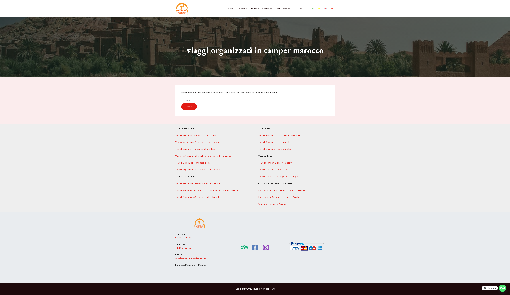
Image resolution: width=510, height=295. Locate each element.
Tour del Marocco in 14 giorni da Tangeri (278, 176)
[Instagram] (265, 247)
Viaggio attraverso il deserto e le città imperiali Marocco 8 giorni (207, 190)
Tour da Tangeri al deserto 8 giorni (275, 163)
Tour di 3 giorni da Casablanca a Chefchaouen (198, 183)
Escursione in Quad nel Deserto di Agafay (279, 197)
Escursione (281, 9)
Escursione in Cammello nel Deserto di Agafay (281, 190)
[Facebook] (255, 247)
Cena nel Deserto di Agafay (272, 204)
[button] (270, 9)
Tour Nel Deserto (260, 9)
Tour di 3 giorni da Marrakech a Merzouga (196, 135)
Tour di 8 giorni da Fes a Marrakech (275, 149)
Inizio (230, 9)
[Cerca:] (255, 100)
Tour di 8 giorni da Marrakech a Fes (192, 163)
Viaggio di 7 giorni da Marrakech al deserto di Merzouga (203, 156)
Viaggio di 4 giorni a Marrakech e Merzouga (197, 142)
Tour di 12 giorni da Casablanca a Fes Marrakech (199, 197)
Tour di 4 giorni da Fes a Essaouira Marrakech (280, 135)
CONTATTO (300, 9)
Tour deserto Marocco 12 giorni (273, 169)
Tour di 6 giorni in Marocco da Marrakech (195, 149)
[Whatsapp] (502, 288)
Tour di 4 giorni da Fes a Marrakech (275, 142)
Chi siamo (242, 9)
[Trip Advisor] (244, 247)
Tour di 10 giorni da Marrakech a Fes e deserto (198, 169)
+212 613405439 (183, 237)
